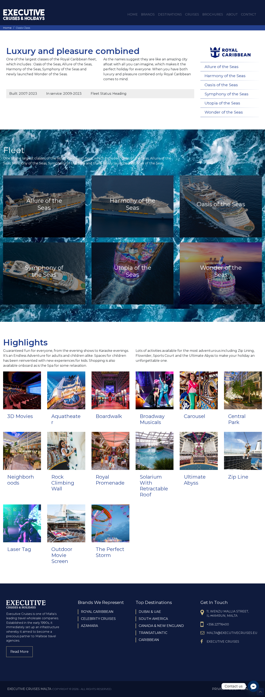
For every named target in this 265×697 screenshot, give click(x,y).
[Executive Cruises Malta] (24, 14)
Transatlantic (153, 633)
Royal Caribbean (97, 612)
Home (132, 14)
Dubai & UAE (150, 612)
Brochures (212, 14)
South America (153, 619)
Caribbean (149, 640)
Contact (248, 14)
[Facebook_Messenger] (253, 686)
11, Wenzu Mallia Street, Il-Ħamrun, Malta (228, 614)
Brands (148, 14)
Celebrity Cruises (98, 619)
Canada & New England (161, 626)
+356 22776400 (218, 624)
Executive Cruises (223, 641)
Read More (21, 652)
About (232, 14)
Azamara (89, 626)
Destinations (170, 14)
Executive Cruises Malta (29, 689)
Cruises (192, 14)
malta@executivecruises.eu (232, 633)
